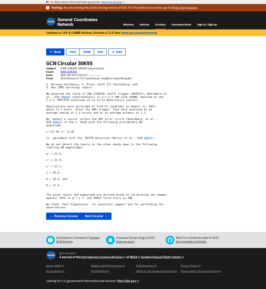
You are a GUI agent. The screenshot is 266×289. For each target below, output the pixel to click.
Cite (100, 52)
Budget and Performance (106, 266)
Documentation (181, 24)
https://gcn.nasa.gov (184, 8)
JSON (86, 52)
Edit (119, 52)
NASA (133, 257)
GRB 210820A (69, 72)
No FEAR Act (98, 271)
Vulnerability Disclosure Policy (199, 271)
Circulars (160, 24)
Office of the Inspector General (155, 271)
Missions (128, 24)
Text (72, 52)
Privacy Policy (189, 266)
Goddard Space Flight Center (161, 257)
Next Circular (94, 216)
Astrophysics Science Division (102, 257)
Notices (144, 24)
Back (57, 52)
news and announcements (139, 33)
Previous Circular (66, 216)
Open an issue (125, 242)
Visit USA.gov (126, 281)
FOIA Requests (145, 266)
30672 (148, 138)
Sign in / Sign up (207, 24)
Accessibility (54, 271)
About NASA (53, 266)
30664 (65, 97)
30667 (57, 122)
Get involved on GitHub (191, 242)
